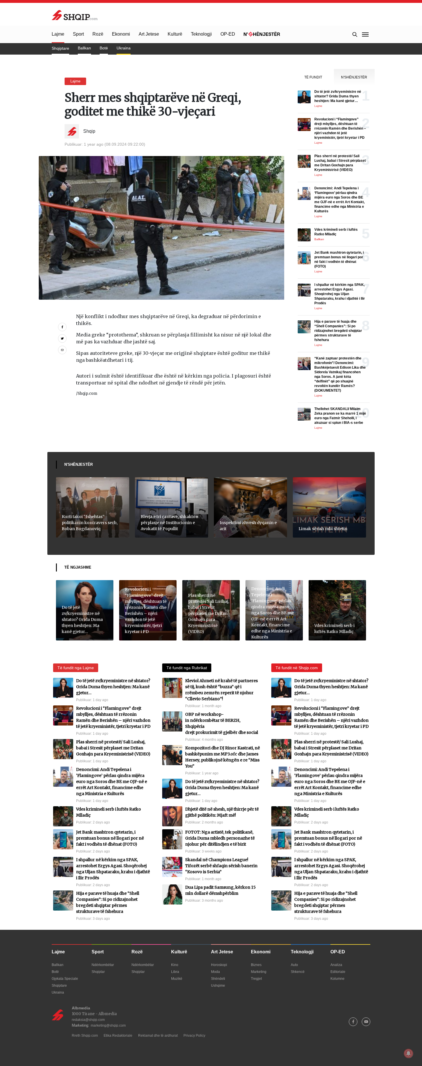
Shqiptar (98, 972)
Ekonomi (121, 34)
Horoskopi (219, 965)
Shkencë (298, 972)
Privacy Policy (194, 1036)
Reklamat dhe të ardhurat (158, 1036)
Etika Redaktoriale (118, 1036)
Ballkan (84, 48)
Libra (175, 972)
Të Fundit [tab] (313, 77)
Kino (174, 965)
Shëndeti (218, 979)
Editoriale (337, 972)
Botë (104, 48)
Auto (294, 965)
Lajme (58, 34)
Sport (78, 34)
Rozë (97, 34)
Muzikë (176, 979)
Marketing (258, 972)
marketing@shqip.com (108, 1025)
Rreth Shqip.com (85, 1036)
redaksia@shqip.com (88, 1020)
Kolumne (337, 979)
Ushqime (218, 986)
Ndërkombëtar (103, 965)
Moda (215, 972)
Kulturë (175, 34)
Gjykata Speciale (65, 979)
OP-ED (227, 34)
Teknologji (201, 34)
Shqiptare (60, 48)
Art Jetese (149, 34)
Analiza (336, 965)
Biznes (256, 965)
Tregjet (256, 979)
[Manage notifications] (408, 1053)
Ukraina (124, 48)
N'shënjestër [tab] (354, 77)
